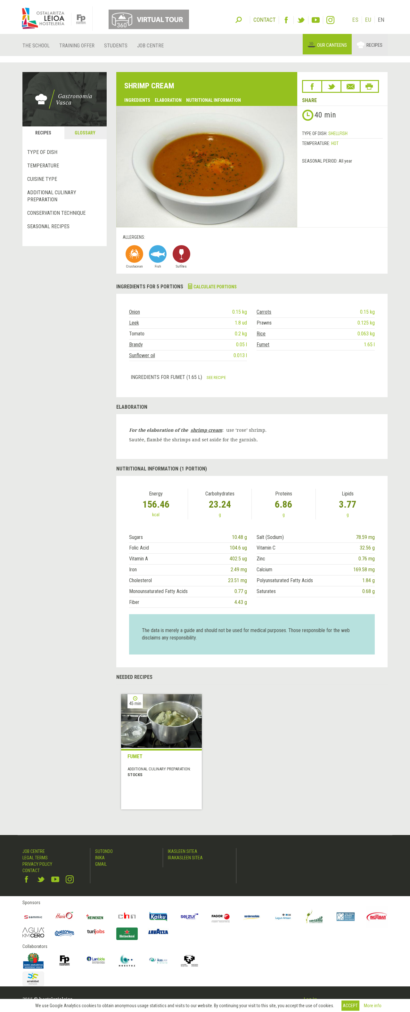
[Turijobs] (96, 932)
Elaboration (168, 100)
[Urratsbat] (33, 978)
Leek (134, 323)
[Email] (350, 86)
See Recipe (216, 377)
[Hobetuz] (127, 960)
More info (372, 1005)
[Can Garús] (314, 917)
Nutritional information (213, 100)
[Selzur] (190, 917)
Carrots (264, 312)
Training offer (76, 46)
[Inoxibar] (377, 917)
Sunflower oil (142, 355)
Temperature (43, 166)
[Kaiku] (158, 917)
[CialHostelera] (127, 917)
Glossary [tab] (85, 132)
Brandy (136, 344)
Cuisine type (42, 179)
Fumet (263, 344)
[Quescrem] (65, 933)
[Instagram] (330, 20)
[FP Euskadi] (65, 960)
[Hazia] (65, 917)
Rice (261, 334)
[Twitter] (301, 20)
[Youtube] (316, 20)
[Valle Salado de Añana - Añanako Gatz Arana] (346, 917)
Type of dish (42, 152)
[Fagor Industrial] (221, 917)
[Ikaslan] (158, 960)
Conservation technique (56, 213)
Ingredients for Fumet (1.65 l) (167, 377)
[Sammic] (33, 917)
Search (238, 19)
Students (115, 46)
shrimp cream (206, 430)
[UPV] (190, 960)
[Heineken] (96, 917)
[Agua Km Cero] (33, 932)
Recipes (374, 45)
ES (355, 19)
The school (36, 46)
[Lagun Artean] (283, 917)
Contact (31, 870)
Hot (335, 143)
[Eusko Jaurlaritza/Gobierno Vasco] (33, 960)
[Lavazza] (158, 931)
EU (368, 19)
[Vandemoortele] (252, 917)
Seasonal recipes (48, 226)
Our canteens (332, 45)
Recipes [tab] (43, 132)
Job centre (150, 46)
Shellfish (338, 133)
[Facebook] (286, 20)
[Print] (369, 86)
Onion (134, 312)
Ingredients (137, 100)
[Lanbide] (96, 960)
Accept (350, 1005)
